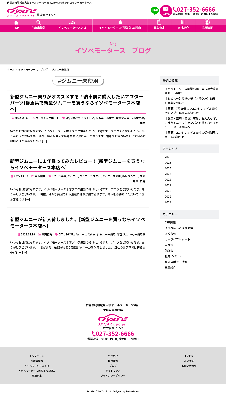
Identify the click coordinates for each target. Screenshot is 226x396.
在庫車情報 (38, 27)
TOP (16, 27)
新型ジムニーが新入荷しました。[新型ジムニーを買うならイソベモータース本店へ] (77, 222)
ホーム (10, 69)
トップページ (36, 355)
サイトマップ (113, 370)
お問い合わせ (189, 365)
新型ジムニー (124, 118)
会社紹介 (183, 27)
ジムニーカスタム (90, 176)
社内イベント (173, 256)
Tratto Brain (132, 391)
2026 (168, 157)
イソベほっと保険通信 (179, 228)
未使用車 (138, 118)
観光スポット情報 (176, 262)
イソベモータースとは (72, 27)
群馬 (142, 123)
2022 (168, 179)
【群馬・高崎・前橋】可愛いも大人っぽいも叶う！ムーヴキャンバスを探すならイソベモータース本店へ (191, 122)
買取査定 (159, 27)
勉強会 (169, 250)
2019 (168, 196)
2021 (168, 185)
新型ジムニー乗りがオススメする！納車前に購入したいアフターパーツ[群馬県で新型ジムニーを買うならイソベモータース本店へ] (76, 102)
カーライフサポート (47, 118)
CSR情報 (170, 222)
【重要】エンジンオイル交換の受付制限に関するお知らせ (191, 134)
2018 (168, 202)
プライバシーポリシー (113, 375)
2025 (168, 162)
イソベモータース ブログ (33, 69)
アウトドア (87, 118)
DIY (67, 118)
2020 (168, 191)
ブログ (113, 365)
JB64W (75, 118)
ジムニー (72, 176)
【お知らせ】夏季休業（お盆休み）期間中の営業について (191, 100)
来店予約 (189, 360)
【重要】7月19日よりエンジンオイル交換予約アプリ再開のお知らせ (191, 110)
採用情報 (207, 27)
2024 (168, 168)
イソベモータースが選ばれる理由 (120, 27)
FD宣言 (189, 355)
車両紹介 (40, 176)
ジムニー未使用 (105, 118)
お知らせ (170, 233)
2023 (168, 174)
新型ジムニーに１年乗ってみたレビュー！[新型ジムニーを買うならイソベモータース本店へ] (77, 164)
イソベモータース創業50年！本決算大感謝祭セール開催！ (192, 91)
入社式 (169, 245)
